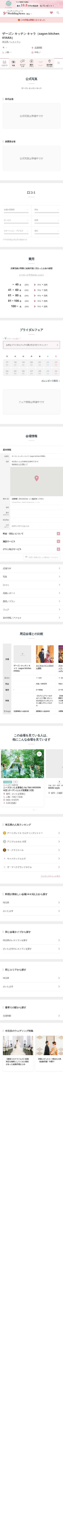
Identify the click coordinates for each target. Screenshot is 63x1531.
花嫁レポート (9, 593)
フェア (40, 65)
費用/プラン (31, 65)
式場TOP (4, 65)
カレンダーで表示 (49, 380)
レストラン (15, 41)
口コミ (6, 584)
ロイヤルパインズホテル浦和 (45, 666)
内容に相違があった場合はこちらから (43, 557)
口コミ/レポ (22, 65)
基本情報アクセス (49, 65)
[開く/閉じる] (58, 533)
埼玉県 (5, 41)
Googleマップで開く (18, 464)
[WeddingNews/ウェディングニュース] (14, 13)
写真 (13, 65)
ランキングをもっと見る (50, 876)
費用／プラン (9, 601)
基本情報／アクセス (12, 617)
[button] (31, 810)
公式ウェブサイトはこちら (20, 526)
